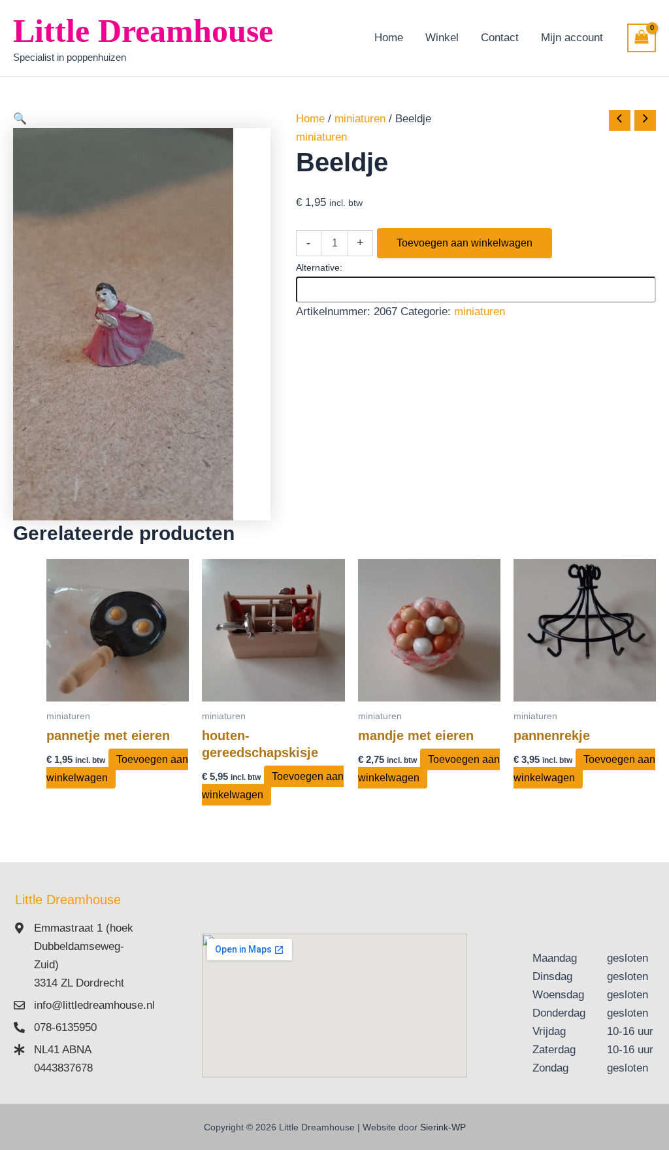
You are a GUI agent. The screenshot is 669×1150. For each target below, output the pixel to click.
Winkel (442, 37)
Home (388, 37)
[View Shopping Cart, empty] (641, 38)
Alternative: (319, 267)
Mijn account (572, 37)
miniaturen (359, 118)
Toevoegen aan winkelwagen (464, 242)
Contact (500, 37)
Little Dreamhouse (143, 30)
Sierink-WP (443, 1127)
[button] (141, 119)
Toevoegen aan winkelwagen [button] (117, 768)
